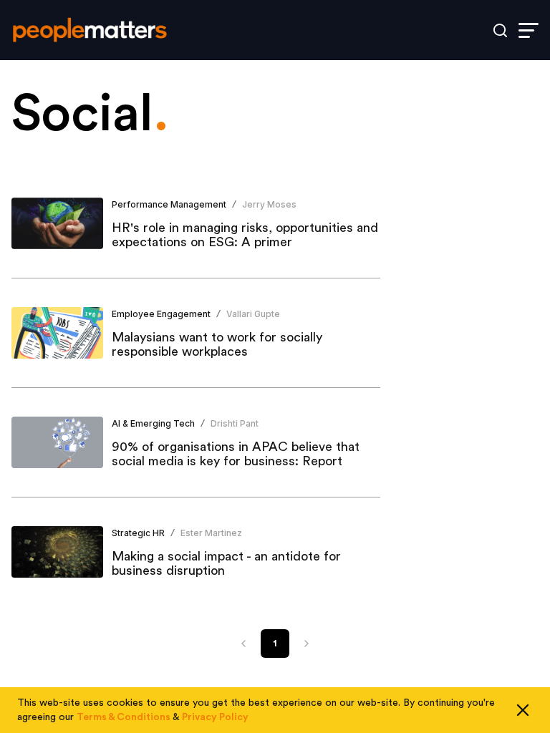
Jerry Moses (269, 204)
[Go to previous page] (243, 643)
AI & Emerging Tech (153, 423)
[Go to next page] (306, 643)
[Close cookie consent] (523, 710)
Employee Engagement (161, 314)
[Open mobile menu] (528, 30)
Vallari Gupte (253, 314)
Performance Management (169, 204)
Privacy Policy (215, 717)
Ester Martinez (211, 533)
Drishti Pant (235, 423)
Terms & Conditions (123, 717)
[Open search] (500, 30)
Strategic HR (138, 533)
